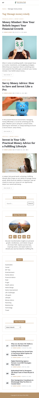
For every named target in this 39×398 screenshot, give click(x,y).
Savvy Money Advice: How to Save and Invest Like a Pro (18, 86)
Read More (7, 74)
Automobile (8, 265)
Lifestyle (5, 136)
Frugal (7, 282)
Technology (8, 308)
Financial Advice (7, 19)
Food (6, 280)
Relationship (9, 305)
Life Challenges (10, 292)
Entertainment (9, 272)
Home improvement (11, 290)
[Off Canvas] (3, 2)
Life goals (8, 295)
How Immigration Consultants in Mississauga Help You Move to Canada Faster (22, 382)
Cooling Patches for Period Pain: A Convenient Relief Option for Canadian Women (22, 353)
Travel (7, 310)
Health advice (9, 285)
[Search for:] (15, 204)
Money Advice (19, 19)
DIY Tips (7, 270)
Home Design (9, 287)
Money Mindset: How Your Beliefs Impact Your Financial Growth (18, 25)
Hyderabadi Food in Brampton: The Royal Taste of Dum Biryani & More (22, 372)
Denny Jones (8, 32)
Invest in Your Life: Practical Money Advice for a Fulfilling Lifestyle (18, 143)
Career (7, 267)
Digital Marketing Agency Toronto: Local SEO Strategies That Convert (21, 363)
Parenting (8, 303)
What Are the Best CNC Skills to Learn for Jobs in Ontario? (22, 345)
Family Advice (9, 275)
